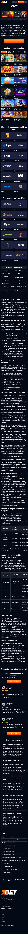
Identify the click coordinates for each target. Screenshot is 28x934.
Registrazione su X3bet (7, 848)
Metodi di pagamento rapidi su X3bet (11, 840)
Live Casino (9, 52)
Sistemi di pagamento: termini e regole (11, 857)
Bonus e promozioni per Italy (9, 851)
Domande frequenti (6, 872)
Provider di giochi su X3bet (8, 842)
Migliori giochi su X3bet (7, 837)
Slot (23, 51)
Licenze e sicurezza (7, 866)
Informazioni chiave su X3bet (9, 845)
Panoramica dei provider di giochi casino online (13, 860)
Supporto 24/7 (5, 863)
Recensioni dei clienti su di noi (9, 869)
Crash (16, 51)
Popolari (3, 51)
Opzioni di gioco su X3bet (8, 854)
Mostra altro (14, 733)
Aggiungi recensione (14, 681)
